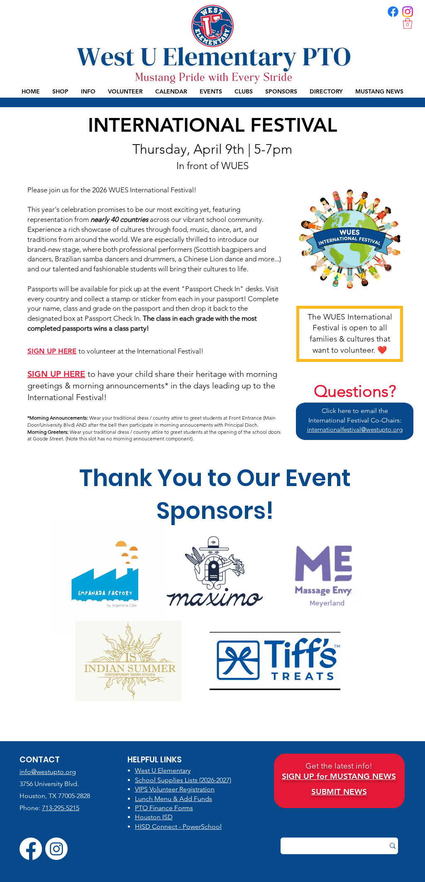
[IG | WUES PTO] (408, 12)
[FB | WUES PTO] (393, 12)
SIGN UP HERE (51, 351)
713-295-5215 (60, 808)
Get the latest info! (338, 766)
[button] (407, 23)
